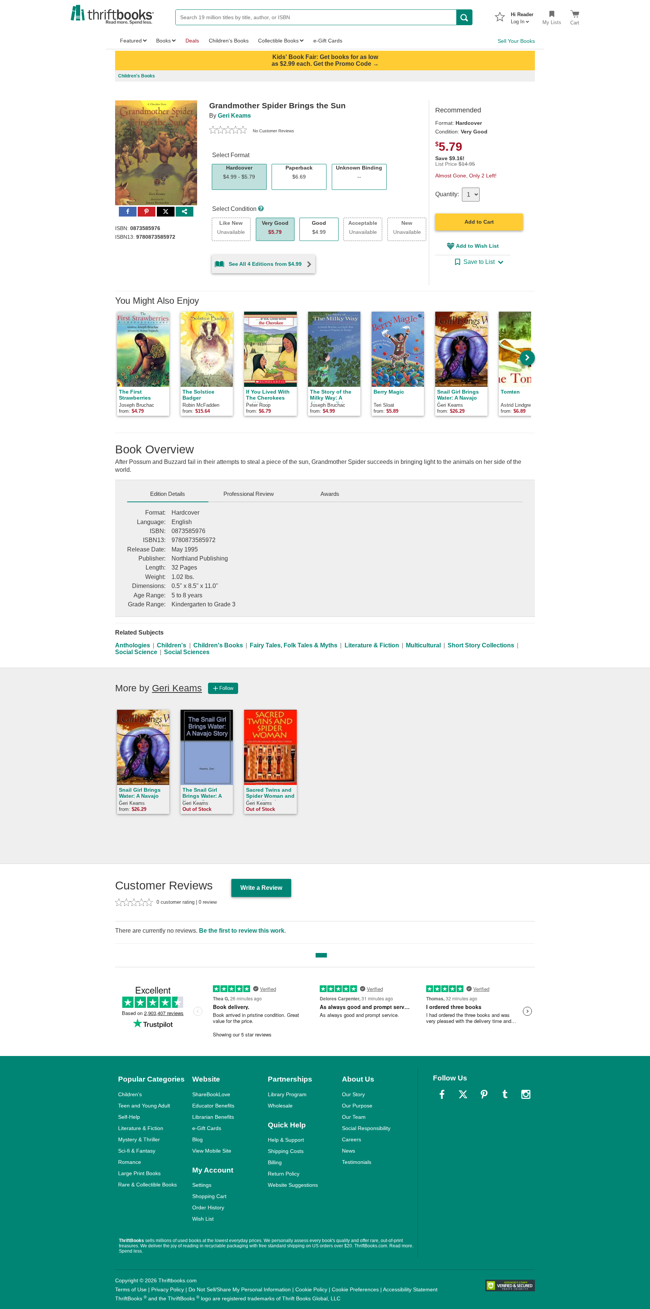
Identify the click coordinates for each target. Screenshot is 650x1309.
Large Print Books (139, 1173)
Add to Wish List (477, 246)
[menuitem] (522, 15)
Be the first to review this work (241, 930)
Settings (201, 1185)
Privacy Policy (167, 1289)
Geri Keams (234, 115)
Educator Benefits (213, 1106)
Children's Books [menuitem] (229, 41)
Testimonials (356, 1162)
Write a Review (261, 888)
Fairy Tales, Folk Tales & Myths (293, 645)
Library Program (287, 1094)
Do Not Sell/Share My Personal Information (239, 1289)
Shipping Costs (286, 1151)
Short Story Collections (481, 645)
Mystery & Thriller (139, 1139)
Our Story (353, 1094)
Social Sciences (187, 652)
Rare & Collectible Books (147, 1185)
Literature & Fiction (372, 645)
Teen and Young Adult (144, 1106)
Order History (208, 1207)
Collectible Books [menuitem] (278, 41)
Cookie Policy (311, 1289)
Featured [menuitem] (131, 41)
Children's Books (218, 645)
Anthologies (132, 645)
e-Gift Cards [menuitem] (327, 41)
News (348, 1151)
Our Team (354, 1117)
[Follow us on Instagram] (526, 1094)
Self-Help (129, 1117)
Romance (129, 1162)
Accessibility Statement (410, 1289)
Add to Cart (479, 222)
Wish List (203, 1219)
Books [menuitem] (163, 41)
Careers (351, 1139)
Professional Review (248, 494)
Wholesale (280, 1106)
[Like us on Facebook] (442, 1094)
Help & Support (286, 1140)
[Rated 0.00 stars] (228, 131)
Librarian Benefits (213, 1117)
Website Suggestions (293, 1185)
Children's (171, 645)
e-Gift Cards (206, 1128)
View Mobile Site (211, 1151)
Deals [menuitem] (192, 41)
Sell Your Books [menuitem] (516, 41)
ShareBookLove (211, 1094)
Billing (275, 1162)
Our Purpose (357, 1106)
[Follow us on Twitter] (463, 1094)
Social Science (136, 652)
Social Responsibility (366, 1128)
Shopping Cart (209, 1196)
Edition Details (167, 494)
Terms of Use (131, 1289)
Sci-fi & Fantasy (136, 1151)
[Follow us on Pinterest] (484, 1094)
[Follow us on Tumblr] (505, 1094)
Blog (197, 1139)
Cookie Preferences (355, 1289)
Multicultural (423, 645)
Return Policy (283, 1174)
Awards (329, 494)
